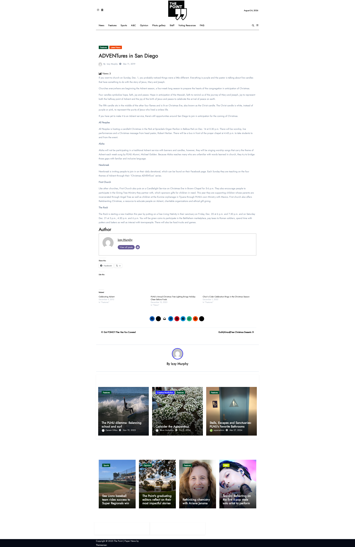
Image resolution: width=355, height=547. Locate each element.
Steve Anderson (167, 430)
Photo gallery (159, 25)
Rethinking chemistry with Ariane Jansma (196, 501)
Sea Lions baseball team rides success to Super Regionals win (116, 499)
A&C (134, 24)
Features (113, 24)
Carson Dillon (112, 430)
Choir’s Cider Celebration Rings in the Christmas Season (226, 296)
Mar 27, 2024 (236, 430)
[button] (257, 25)
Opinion (145, 24)
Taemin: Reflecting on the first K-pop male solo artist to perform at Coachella (237, 501)
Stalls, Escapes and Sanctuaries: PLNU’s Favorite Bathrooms (231, 424)
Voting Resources (187, 25)
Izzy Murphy (112, 63)
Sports (125, 24)
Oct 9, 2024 (185, 430)
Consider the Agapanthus (172, 426)
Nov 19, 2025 (129, 430)
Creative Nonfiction (165, 392)
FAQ (202, 25)
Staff (172, 25)
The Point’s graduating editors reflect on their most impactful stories (157, 499)
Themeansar (101, 545)
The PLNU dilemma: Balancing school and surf (121, 424)
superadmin (219, 430)
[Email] (138, 247)
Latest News (116, 47)
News (101, 25)
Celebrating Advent (106, 296)
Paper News (130, 541)
